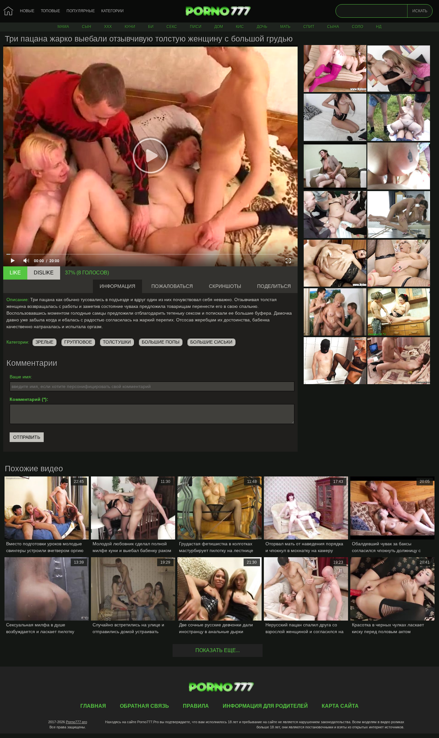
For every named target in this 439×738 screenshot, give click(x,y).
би (151, 26)
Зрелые (44, 342)
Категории (112, 11)
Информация (117, 286)
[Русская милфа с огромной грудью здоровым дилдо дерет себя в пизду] (398, 263)
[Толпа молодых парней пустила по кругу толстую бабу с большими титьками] (335, 214)
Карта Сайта (340, 706)
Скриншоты (225, 286)
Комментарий (25, 399)
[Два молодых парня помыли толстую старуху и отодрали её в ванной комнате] (335, 311)
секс (171, 26)
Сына (333, 26)
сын (86, 26)
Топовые (50, 11)
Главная (219, 11)
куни (130, 26)
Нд (378, 26)
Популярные (81, 11)
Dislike (44, 272)
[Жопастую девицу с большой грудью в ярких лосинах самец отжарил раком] (335, 68)
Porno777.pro (76, 722)
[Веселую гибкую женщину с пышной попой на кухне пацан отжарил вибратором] (398, 311)
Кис (240, 26)
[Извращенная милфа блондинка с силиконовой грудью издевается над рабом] (335, 360)
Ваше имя (20, 376)
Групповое (78, 342)
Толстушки (117, 342)
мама (63, 26)
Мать (285, 26)
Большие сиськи (211, 342)
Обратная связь (144, 706)
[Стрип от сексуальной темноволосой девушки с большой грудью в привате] (335, 117)
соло (357, 26)
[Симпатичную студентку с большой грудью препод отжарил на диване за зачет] (398, 360)
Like (15, 272)
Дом (218, 26)
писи (196, 26)
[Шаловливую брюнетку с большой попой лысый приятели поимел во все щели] (335, 263)
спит (308, 26)
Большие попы (160, 342)
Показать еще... (217, 650)
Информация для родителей (265, 706)
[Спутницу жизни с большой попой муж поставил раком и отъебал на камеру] (398, 166)
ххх (108, 26)
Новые (27, 11)
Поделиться (274, 286)
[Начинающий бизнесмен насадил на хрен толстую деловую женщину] (335, 166)
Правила (196, 706)
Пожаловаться (172, 286)
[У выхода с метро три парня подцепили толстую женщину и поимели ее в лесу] (398, 117)
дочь (262, 26)
